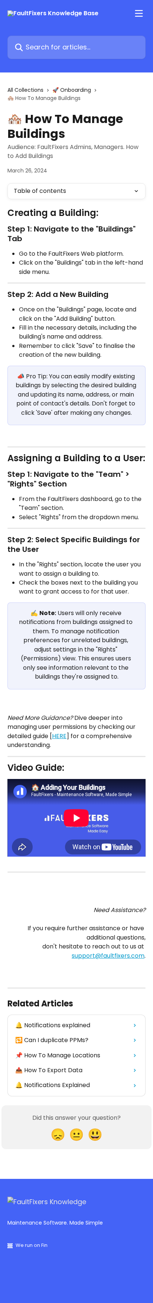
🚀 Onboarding (71, 90)
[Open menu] (139, 13)
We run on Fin (32, 1245)
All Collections (25, 90)
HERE (59, 736)
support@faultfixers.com (108, 955)
